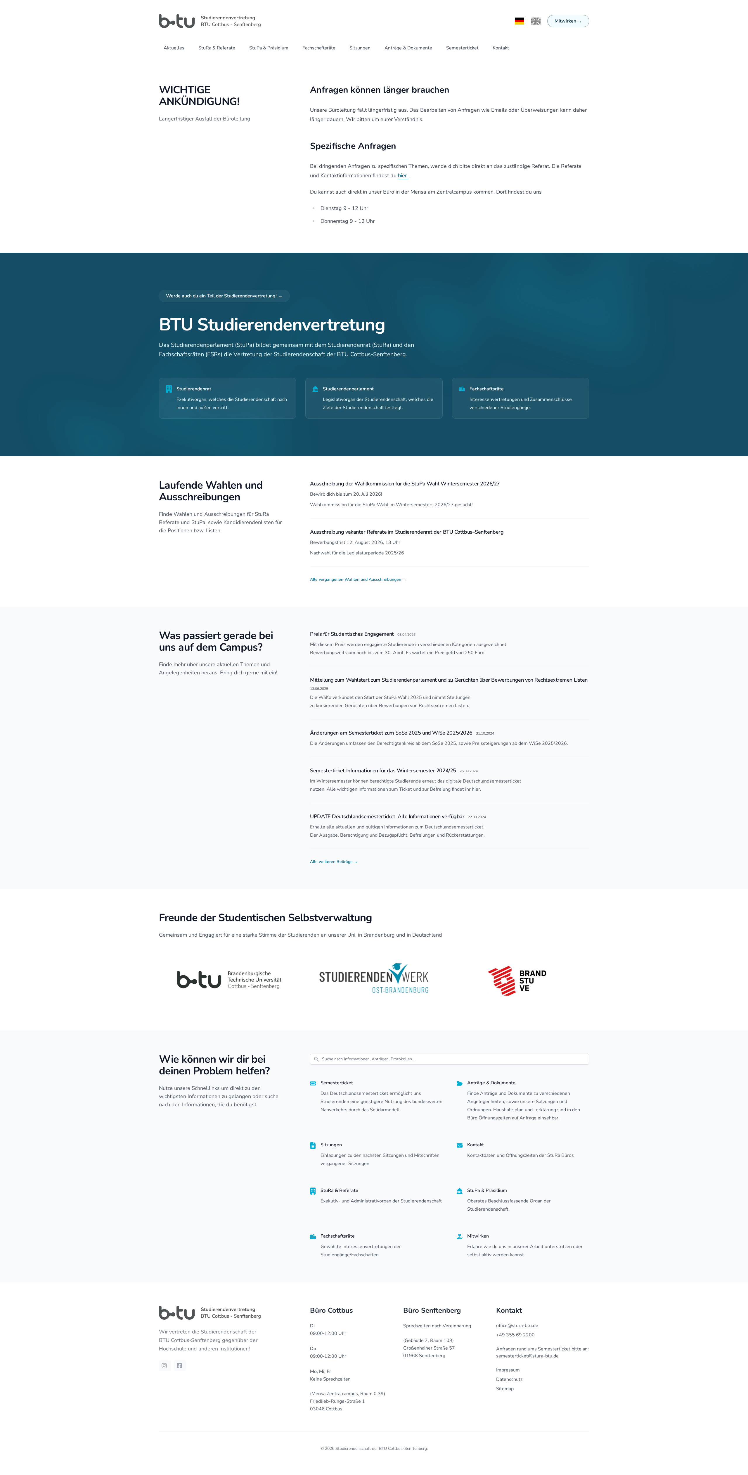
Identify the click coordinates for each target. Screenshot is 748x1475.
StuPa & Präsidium (268, 48)
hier (403, 175)
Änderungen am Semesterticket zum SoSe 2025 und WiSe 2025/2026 (391, 732)
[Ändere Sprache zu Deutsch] (519, 21)
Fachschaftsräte (318, 48)
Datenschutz (509, 1379)
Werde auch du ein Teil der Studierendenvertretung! (224, 296)
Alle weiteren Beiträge (334, 861)
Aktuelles (174, 48)
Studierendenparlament (348, 389)
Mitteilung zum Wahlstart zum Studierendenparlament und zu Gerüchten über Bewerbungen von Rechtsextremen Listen (449, 679)
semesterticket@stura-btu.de (527, 1356)
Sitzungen (359, 48)
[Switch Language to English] (536, 21)
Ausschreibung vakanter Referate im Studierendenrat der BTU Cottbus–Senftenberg (406, 531)
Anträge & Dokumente (408, 48)
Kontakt (501, 48)
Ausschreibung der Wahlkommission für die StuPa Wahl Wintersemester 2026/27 (405, 483)
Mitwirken (568, 21)
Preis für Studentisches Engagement (352, 633)
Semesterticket (462, 48)
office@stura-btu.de (517, 1325)
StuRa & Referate (216, 48)
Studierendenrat (193, 389)
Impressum (508, 1370)
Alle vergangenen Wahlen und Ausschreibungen (358, 579)
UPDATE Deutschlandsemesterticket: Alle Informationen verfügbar (387, 816)
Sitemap (505, 1389)
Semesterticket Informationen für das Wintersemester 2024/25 (383, 770)
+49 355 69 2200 (515, 1335)
